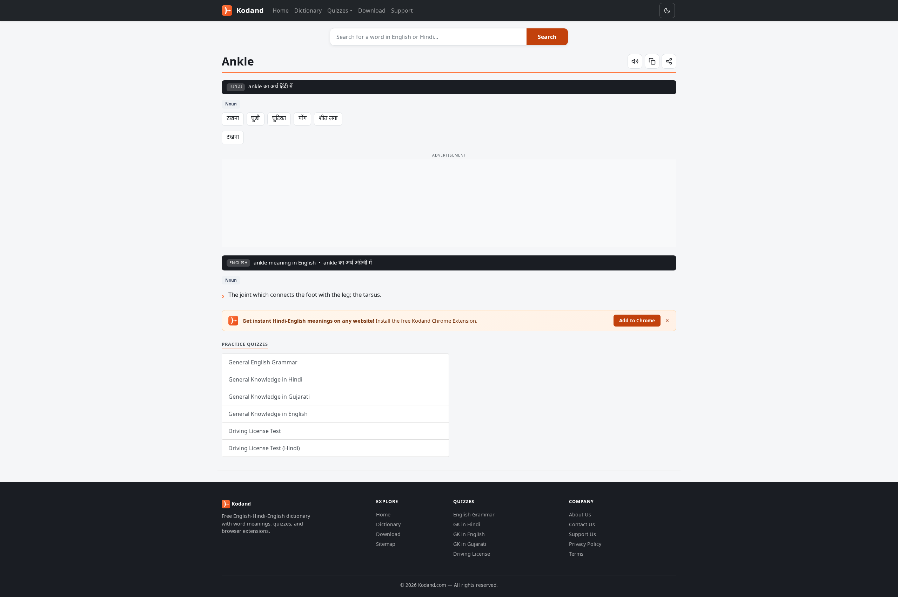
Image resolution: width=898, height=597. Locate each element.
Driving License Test (254, 431)
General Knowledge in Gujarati (269, 396)
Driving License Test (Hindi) (264, 448)
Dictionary (308, 10)
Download (372, 10)
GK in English (469, 534)
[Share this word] (669, 61)
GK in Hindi (466, 524)
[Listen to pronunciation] (635, 61)
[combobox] (428, 36)
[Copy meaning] (652, 61)
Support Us (582, 534)
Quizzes (337, 10)
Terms (576, 553)
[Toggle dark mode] (667, 10)
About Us (580, 514)
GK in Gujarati (469, 544)
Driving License (471, 553)
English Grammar (474, 514)
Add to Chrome (637, 320)
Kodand (249, 10)
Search (547, 37)
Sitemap (385, 544)
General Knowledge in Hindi (265, 379)
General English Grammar (262, 362)
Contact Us (582, 524)
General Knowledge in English (268, 414)
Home (281, 10)
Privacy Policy (585, 544)
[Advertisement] (449, 203)
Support (402, 10)
